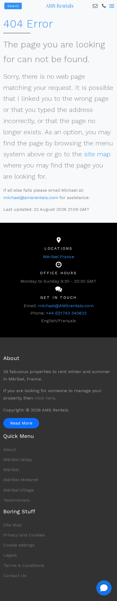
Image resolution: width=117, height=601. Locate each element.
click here (44, 398)
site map (97, 154)
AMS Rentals (59, 5)
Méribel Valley (17, 459)
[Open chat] (104, 588)
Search (13, 6)
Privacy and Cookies (24, 535)
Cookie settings (19, 545)
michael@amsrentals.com (30, 197)
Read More (21, 423)
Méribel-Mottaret (20, 479)
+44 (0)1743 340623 (66, 313)
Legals (10, 555)
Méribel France (58, 256)
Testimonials (16, 500)
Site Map (12, 524)
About (9, 449)
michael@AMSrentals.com (66, 305)
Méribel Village (18, 490)
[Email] (95, 6)
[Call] (104, 6)
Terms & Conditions (23, 565)
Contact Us (14, 575)
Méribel (11, 469)
